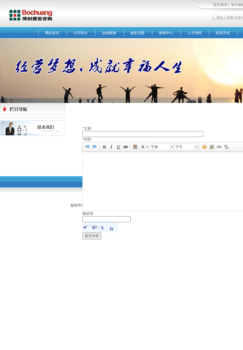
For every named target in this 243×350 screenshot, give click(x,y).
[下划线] (118, 147)
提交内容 (92, 236)
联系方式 (223, 33)
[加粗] (104, 147)
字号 (179, 147)
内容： (88, 139)
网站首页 (52, 33)
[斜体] (111, 147)
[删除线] (125, 147)
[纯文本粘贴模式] (135, 147)
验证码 (87, 213)
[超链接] (219, 147)
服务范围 (137, 33)
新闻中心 (166, 33)
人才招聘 (194, 33)
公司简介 (80, 33)
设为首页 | (221, 5)
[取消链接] (226, 147)
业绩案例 (109, 33)
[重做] (94, 147)
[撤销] (87, 147)
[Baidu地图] (212, 147)
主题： (88, 128)
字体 (154, 147)
